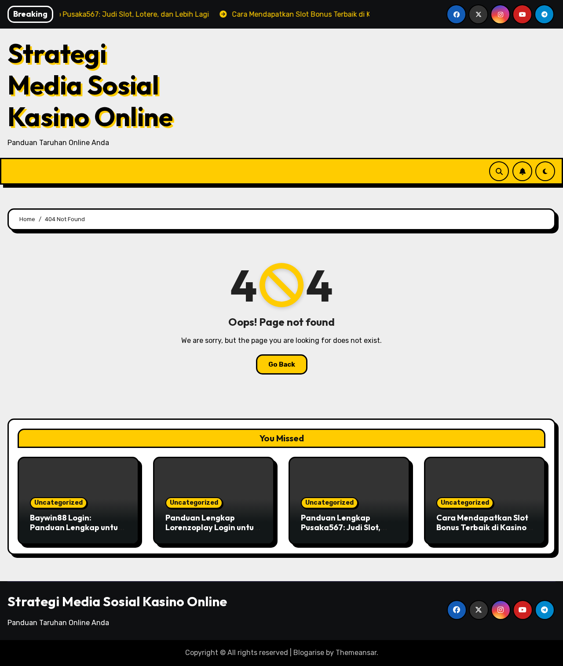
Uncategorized (58, 502)
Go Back (281, 364)
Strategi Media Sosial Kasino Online (90, 84)
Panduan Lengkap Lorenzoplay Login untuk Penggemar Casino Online (211, 532)
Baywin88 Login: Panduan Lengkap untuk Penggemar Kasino (76, 527)
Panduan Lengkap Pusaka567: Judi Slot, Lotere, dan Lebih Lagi (343, 527)
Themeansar (356, 652)
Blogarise (308, 652)
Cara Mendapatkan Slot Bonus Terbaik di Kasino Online (482, 527)
